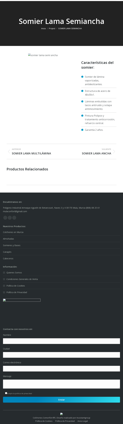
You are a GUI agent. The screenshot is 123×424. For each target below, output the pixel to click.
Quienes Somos (14, 272)
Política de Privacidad (16, 292)
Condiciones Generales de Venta (22, 279)
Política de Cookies (15, 285)
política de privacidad (23, 393)
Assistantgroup (83, 417)
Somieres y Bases (11, 245)
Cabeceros (8, 258)
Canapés (7, 251)
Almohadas (8, 238)
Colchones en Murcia (13, 232)
